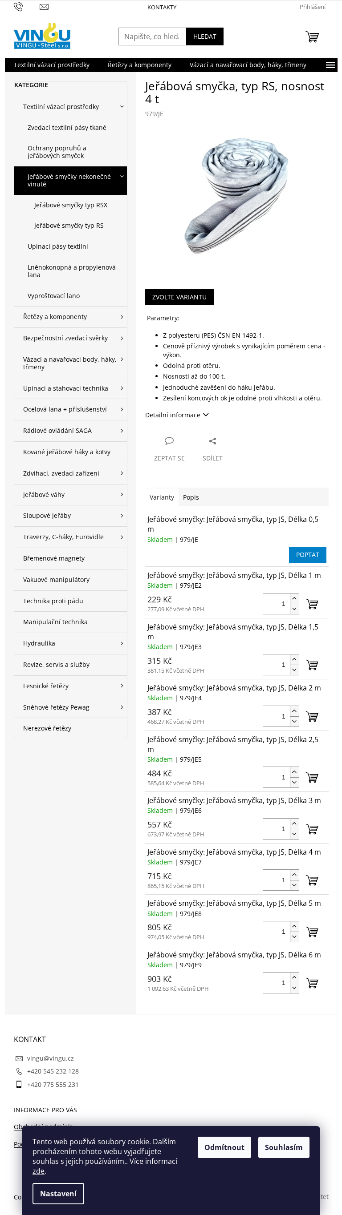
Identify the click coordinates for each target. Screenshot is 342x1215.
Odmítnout (224, 1147)
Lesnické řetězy (46, 686)
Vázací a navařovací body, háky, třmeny (70, 363)
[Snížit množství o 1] (294, 609)
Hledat (204, 36)
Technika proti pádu (53, 601)
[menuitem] (51, 65)
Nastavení (58, 1194)
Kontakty (161, 7)
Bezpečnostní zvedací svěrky (65, 338)
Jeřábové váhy (44, 494)
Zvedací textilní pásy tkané (67, 127)
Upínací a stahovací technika (65, 388)
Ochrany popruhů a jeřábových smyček (57, 152)
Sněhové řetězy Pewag (56, 707)
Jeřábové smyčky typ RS (69, 225)
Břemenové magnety (54, 558)
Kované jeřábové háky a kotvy (66, 452)
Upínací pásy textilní (58, 246)
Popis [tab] (191, 497)
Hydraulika (39, 643)
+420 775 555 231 (53, 1084)
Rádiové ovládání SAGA (57, 430)
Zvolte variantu (179, 297)
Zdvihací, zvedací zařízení (61, 473)
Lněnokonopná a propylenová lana (72, 271)
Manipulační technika (55, 622)
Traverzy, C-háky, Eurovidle (63, 537)
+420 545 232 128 (53, 1071)
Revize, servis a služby (56, 664)
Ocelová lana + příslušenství (65, 409)
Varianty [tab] (162, 497)
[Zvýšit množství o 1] (294, 598)
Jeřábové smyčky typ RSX (70, 205)
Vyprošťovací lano (54, 295)
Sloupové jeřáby (47, 515)
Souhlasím (284, 1147)
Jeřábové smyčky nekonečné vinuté (69, 180)
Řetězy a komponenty (55, 316)
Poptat (307, 554)
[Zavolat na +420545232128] (27, 6)
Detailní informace (172, 415)
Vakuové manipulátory (56, 579)
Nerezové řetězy (47, 728)
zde (39, 1171)
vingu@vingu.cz (50, 1058)
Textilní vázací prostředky (61, 106)
